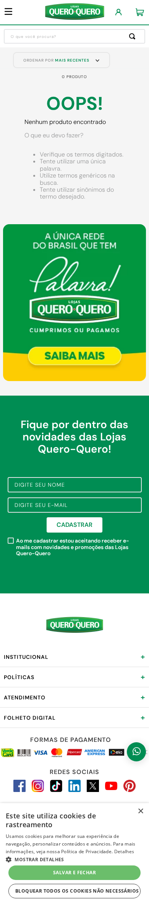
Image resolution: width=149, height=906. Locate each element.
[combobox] (74, 36)
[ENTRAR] (119, 12)
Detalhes (124, 851)
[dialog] (74, 854)
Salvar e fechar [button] (74, 872)
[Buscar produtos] (133, 36)
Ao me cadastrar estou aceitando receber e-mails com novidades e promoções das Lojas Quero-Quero (72, 547)
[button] (74, 858)
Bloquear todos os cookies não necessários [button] (77, 891)
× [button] (140, 811)
